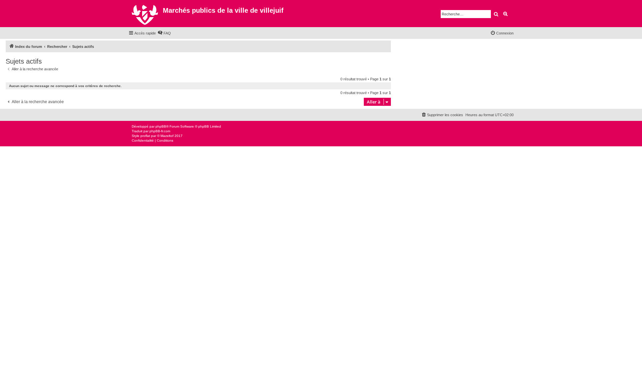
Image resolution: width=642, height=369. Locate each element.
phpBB (160, 126)
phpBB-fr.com (159, 131)
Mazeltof (167, 136)
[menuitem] (164, 33)
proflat (145, 136)
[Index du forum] (145, 13)
